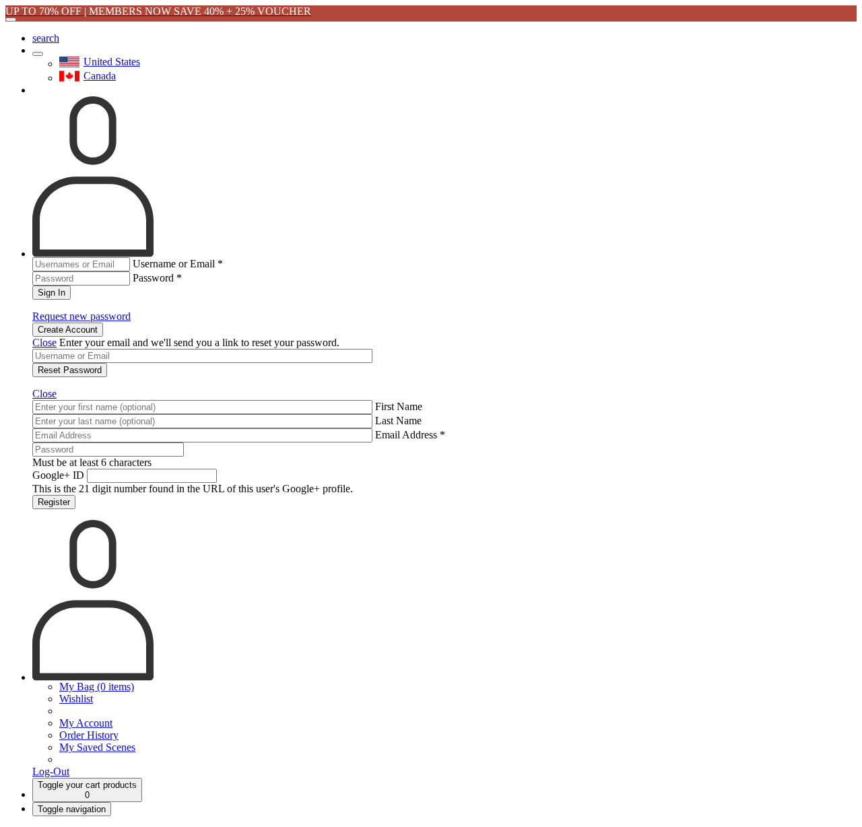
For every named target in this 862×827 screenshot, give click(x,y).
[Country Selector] (37, 54)
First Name (398, 406)
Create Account (68, 330)
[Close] (10, 20)
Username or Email (178, 263)
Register (54, 502)
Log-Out (50, 771)
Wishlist (76, 698)
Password (157, 278)
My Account (85, 723)
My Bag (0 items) (96, 686)
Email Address (410, 434)
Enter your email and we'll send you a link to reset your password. (199, 342)
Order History (89, 735)
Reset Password (70, 370)
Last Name (398, 420)
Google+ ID (58, 475)
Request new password (81, 316)
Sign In (51, 293)
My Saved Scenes (97, 747)
